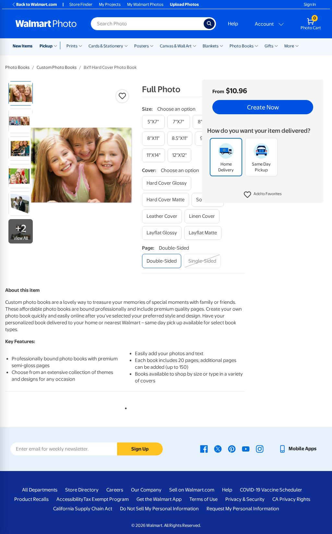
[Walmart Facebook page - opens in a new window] (204, 449)
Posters (141, 45)
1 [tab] (124, 407)
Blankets (211, 45)
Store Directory (82, 490)
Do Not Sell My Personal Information (159, 509)
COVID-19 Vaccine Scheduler (271, 490)
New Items (22, 45)
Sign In (310, 4)
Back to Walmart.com (36, 4)
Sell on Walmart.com (191, 490)
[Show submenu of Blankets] (221, 45)
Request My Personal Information (243, 509)
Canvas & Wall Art (176, 45)
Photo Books (242, 45)
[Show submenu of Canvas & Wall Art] (194, 45)
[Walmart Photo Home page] (46, 24)
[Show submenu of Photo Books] (256, 45)
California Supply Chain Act (82, 509)
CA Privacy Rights (291, 499)
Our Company (146, 490)
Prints (71, 45)
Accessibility (69, 499)
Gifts (269, 45)
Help (233, 24)
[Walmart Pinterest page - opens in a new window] (232, 449)
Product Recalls (31, 499)
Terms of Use (203, 499)
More (289, 45)
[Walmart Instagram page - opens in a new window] (260, 449)
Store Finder (80, 4)
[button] (263, 194)
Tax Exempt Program (106, 499)
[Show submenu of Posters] (152, 45)
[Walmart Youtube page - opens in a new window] (246, 449)
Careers (114, 490)
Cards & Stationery (106, 45)
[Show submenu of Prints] (80, 45)
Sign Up (139, 449)
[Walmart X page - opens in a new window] (218, 449)
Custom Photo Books (57, 67)
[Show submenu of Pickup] (56, 45)
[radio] (20, 93)
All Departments (39, 490)
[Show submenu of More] (297, 45)
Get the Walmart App (159, 499)
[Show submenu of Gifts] (276, 45)
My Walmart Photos (145, 4)
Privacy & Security (245, 499)
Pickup (46, 45)
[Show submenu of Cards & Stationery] (126, 45)
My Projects (110, 4)
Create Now (263, 107)
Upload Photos (184, 4)
